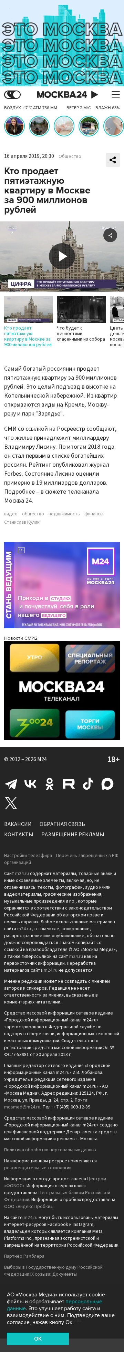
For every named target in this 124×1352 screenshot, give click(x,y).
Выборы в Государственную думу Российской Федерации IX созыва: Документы (53, 1271)
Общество (70, 156)
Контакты (18, 834)
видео (11, 514)
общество (33, 514)
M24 (42, 759)
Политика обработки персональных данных (50, 1149)
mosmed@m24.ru (22, 1107)
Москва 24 (62, 95)
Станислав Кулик (22, 522)
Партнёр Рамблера (24, 1256)
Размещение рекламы (72, 834)
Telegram (11, 784)
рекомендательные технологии (38, 1167)
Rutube (69, 784)
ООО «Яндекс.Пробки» (28, 1206)
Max (107, 784)
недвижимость (64, 514)
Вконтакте (30, 784)
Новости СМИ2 (21, 638)
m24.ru (22, 873)
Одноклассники (49, 784)
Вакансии (18, 824)
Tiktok (88, 784)
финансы (93, 514)
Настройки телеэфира (28, 855)
